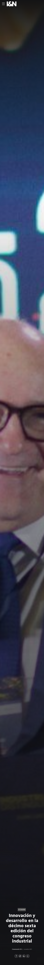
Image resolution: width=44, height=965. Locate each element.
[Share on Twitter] (20, 956)
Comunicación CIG (17, 949)
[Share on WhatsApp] (27, 956)
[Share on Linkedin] (24, 956)
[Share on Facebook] (16, 956)
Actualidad (21, 910)
